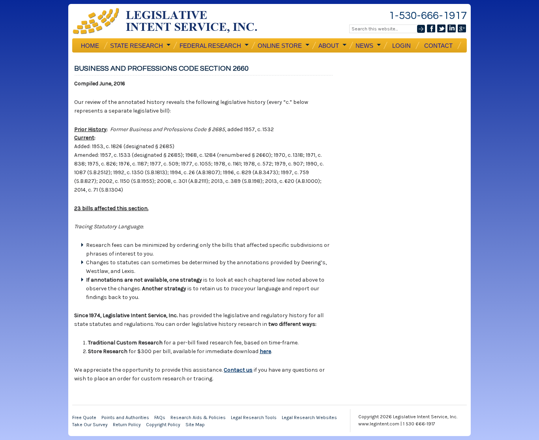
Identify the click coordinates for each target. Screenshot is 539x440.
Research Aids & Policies (198, 417)
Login (401, 45)
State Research (136, 45)
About (328, 45)
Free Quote (84, 417)
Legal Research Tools (254, 417)
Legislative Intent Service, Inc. (171, 21)
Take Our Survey (90, 424)
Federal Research (209, 45)
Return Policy (127, 424)
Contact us (238, 370)
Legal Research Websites (309, 417)
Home (90, 45)
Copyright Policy (163, 424)
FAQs (159, 417)
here (265, 351)
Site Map (195, 424)
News (363, 45)
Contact (438, 45)
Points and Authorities (125, 417)
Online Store (279, 45)
